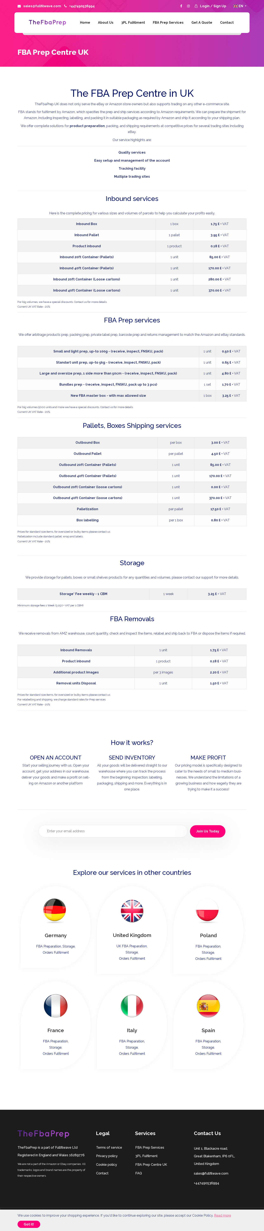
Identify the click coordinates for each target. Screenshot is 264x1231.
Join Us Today (207, 831)
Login (205, 6)
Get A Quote (201, 23)
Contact (227, 23)
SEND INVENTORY (132, 758)
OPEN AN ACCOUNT (55, 758)
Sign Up (219, 6)
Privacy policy (107, 1156)
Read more (222, 1215)
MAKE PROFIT (208, 758)
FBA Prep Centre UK (151, 1165)
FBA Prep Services (168, 23)
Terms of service (109, 1147)
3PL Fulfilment (133, 23)
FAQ (138, 1173)
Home (85, 23)
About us (105, 23)
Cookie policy (106, 1165)
